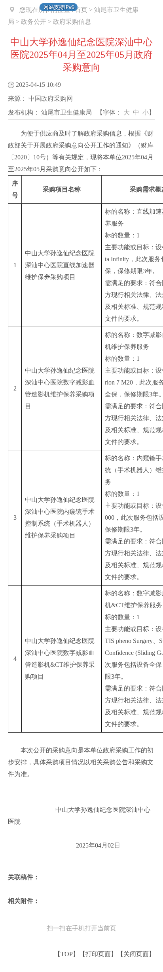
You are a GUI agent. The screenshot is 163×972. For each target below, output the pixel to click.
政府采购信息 (72, 21)
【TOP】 (66, 954)
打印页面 (98, 954)
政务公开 (33, 21)
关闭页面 (136, 954)
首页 (81, 9)
